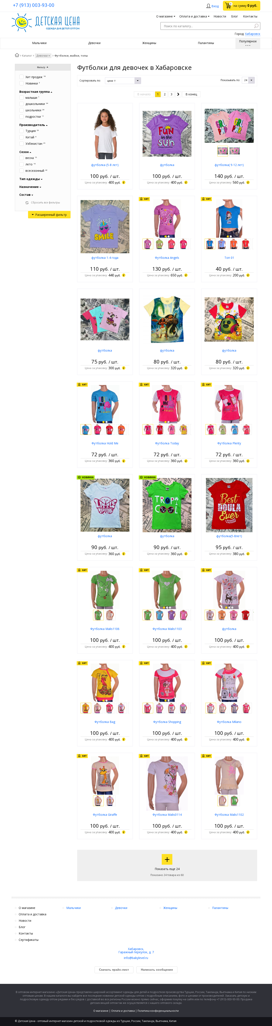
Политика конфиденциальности (158, 1011)
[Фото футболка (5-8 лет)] (105, 134)
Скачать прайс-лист (114, 969)
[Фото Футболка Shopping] (167, 682)
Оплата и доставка (123, 1011)
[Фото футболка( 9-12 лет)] (229, 125)
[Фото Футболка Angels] (167, 218)
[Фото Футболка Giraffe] (105, 775)
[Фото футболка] (167, 134)
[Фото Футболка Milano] (229, 682)
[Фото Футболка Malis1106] (105, 589)
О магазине (100, 1011)
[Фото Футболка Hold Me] (105, 404)
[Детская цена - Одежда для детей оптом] (46, 15)
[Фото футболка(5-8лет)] (229, 505)
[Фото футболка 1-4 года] (105, 226)
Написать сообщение (157, 969)
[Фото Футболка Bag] (105, 682)
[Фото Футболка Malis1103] (167, 589)
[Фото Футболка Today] (167, 404)
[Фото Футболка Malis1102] (229, 775)
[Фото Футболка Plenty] (229, 404)
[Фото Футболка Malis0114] (167, 783)
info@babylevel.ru (136, 958)
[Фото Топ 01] (229, 218)
